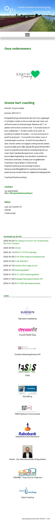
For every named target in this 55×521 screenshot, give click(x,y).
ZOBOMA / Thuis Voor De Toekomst (27, 478)
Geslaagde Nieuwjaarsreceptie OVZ (28, 279)
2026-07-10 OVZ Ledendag (25, 252)
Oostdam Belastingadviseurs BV (28, 354)
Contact (17, 248)
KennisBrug (27, 396)
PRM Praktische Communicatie (27, 414)
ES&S (27, 375)
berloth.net (38, 518)
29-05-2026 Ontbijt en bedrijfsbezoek (29, 257)
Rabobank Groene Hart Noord (27, 437)
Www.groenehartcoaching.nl (21, 193)
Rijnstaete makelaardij (28, 319)
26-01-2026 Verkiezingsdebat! (26, 274)
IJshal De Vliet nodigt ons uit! (25, 266)
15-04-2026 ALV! (21, 261)
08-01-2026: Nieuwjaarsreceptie (27, 283)
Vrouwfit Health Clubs (27, 335)
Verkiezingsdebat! (21, 270)
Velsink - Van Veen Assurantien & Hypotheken (27, 459)
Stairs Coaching (27, 497)
